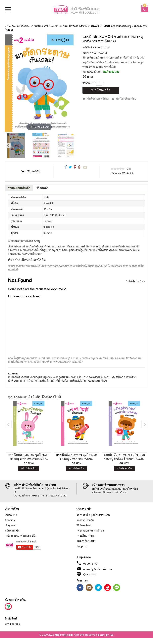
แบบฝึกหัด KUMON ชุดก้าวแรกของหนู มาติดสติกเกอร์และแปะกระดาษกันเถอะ (124, 457)
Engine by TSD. (106, 634)
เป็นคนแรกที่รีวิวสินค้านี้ (122, 173)
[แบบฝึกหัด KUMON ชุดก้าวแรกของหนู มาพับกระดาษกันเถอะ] (28, 423)
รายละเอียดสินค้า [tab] (19, 188)
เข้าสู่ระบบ (10, 525)
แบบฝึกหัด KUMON (75, 26)
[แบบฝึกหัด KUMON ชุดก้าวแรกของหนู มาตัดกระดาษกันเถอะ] (16, 145)
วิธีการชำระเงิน (101, 515)
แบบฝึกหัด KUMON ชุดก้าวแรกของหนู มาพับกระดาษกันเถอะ (28, 457)
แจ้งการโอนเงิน (85, 520)
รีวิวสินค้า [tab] (42, 188)
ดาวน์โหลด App (85, 535)
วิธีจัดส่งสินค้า (84, 525)
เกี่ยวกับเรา (11, 515)
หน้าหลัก (10, 26)
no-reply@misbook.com (97, 569)
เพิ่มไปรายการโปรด (97, 98)
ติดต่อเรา (10, 520)
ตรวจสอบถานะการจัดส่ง (90, 530)
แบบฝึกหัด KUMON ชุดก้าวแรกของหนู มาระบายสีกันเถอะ (76, 457)
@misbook (89, 574)
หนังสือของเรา (25, 26)
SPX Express (12, 623)
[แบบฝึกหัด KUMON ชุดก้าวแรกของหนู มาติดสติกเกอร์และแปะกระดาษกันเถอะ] (124, 423)
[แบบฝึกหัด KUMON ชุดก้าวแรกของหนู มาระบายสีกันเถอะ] (76, 423)
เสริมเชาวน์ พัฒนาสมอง (48, 26)
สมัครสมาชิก (12, 530)
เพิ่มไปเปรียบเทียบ (126, 98)
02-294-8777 (90, 563)
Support (81, 546)
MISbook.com (64, 634)
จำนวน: (86, 83)
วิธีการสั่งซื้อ (33, 171)
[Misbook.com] (76, 9)
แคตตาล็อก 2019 (85, 541)
